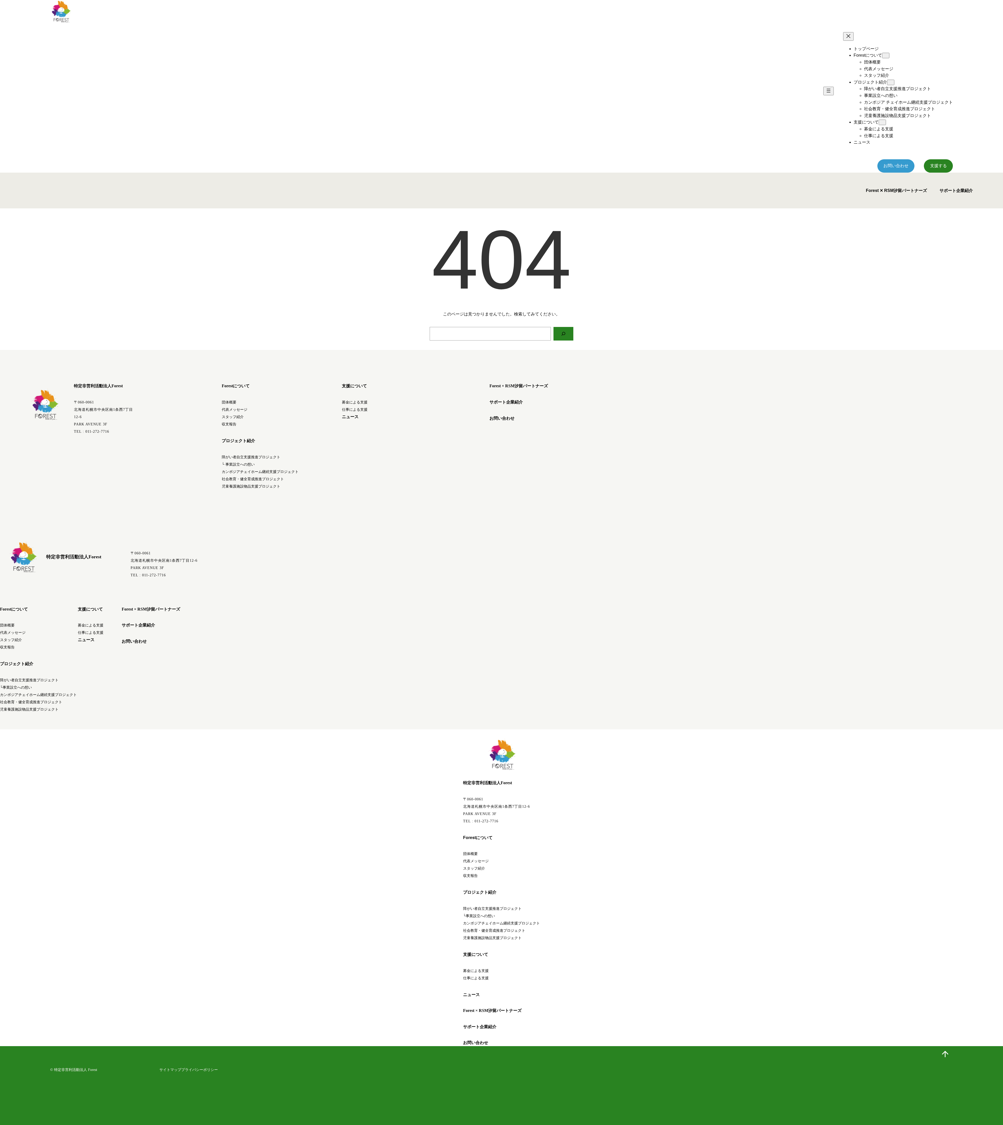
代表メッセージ (234, 410)
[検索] (563, 334)
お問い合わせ (895, 165)
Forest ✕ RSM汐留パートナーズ (896, 190)
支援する (938, 165)
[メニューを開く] (828, 91)
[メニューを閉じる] (848, 36)
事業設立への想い (239, 464)
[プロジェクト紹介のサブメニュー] (890, 82)
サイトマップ (170, 1070)
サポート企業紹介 (956, 190)
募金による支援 (355, 402)
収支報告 (229, 424)
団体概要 (229, 402)
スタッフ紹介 (233, 417)
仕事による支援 (355, 410)
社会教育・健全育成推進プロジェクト (253, 479)
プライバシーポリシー (199, 1070)
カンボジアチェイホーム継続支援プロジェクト (260, 472)
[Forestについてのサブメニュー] (885, 55)
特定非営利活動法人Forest (98, 386)
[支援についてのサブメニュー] (882, 122)
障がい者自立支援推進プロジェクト (251, 457)
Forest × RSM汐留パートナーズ (518, 386)
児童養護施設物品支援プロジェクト (251, 486)
